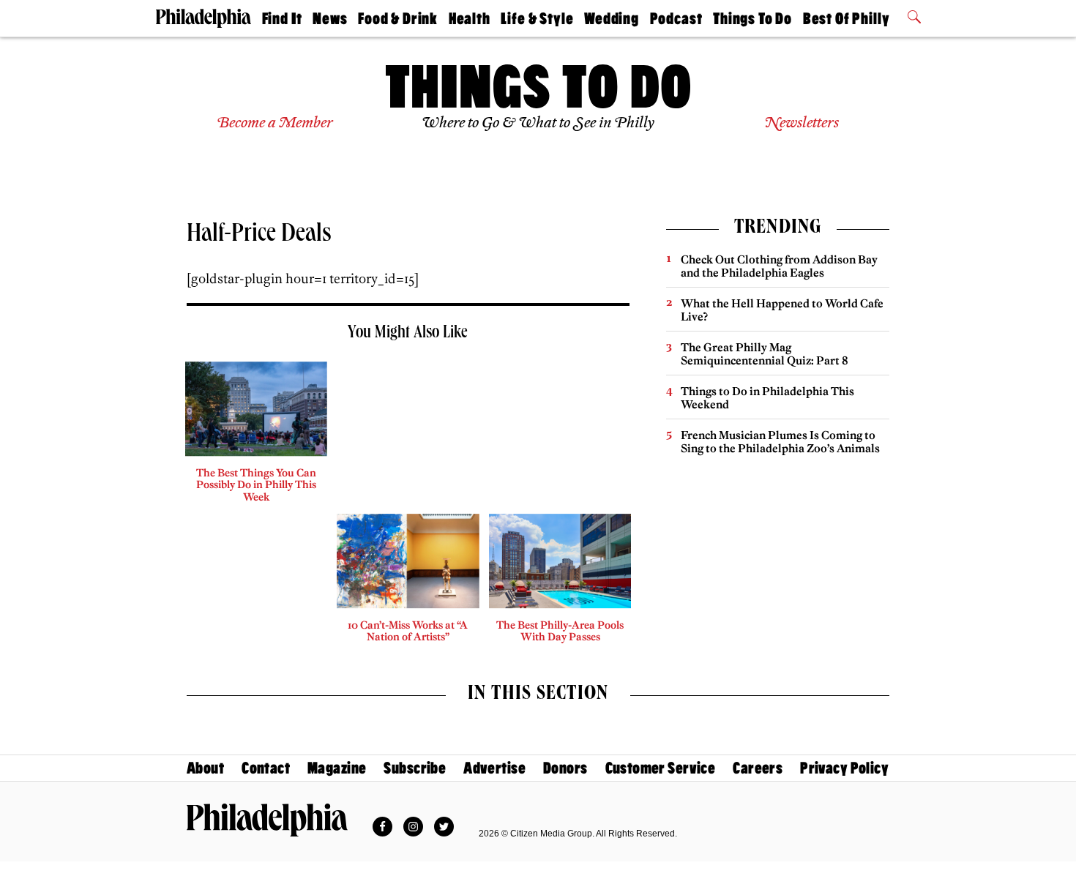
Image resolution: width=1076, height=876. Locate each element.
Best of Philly (846, 19)
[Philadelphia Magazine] (267, 820)
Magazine (336, 768)
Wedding (611, 19)
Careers (757, 768)
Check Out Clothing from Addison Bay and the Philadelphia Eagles (779, 266)
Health (469, 19)
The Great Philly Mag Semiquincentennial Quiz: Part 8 (764, 353)
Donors (565, 768)
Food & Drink (398, 19)
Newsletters (801, 123)
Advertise (494, 768)
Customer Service (660, 768)
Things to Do (752, 19)
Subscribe (415, 768)
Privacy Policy (844, 768)
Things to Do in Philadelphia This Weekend (767, 397)
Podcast (676, 19)
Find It (282, 19)
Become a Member (275, 123)
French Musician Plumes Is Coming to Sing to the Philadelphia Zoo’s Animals (780, 441)
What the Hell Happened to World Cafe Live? (782, 309)
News (330, 19)
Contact (266, 768)
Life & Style (537, 19)
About (205, 768)
